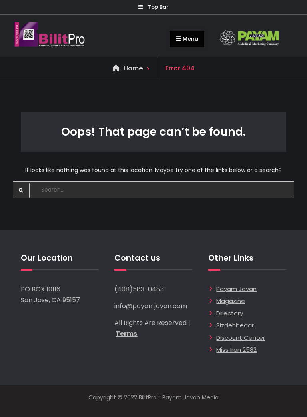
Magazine (230, 301)
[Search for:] (154, 190)
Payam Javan (236, 289)
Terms (126, 333)
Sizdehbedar (235, 325)
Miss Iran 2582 (236, 349)
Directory (229, 313)
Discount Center (240, 337)
